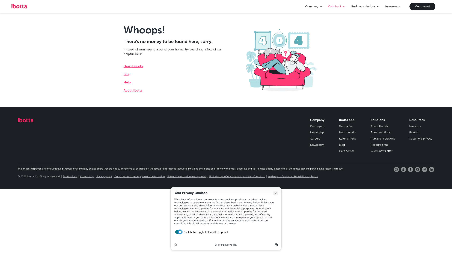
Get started (422, 6)
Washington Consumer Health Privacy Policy (293, 176)
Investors (415, 126)
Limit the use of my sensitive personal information (237, 176)
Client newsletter (381, 151)
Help (127, 82)
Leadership (317, 132)
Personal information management (186, 176)
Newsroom (317, 144)
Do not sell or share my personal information (139, 176)
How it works (133, 66)
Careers (315, 138)
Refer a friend (347, 138)
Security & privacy (420, 138)
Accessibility (87, 176)
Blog (127, 74)
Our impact (317, 126)
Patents (414, 132)
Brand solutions (380, 132)
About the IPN (379, 126)
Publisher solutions (383, 138)
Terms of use (70, 176)
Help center (346, 151)
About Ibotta (133, 90)
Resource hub (379, 144)
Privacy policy (104, 176)
